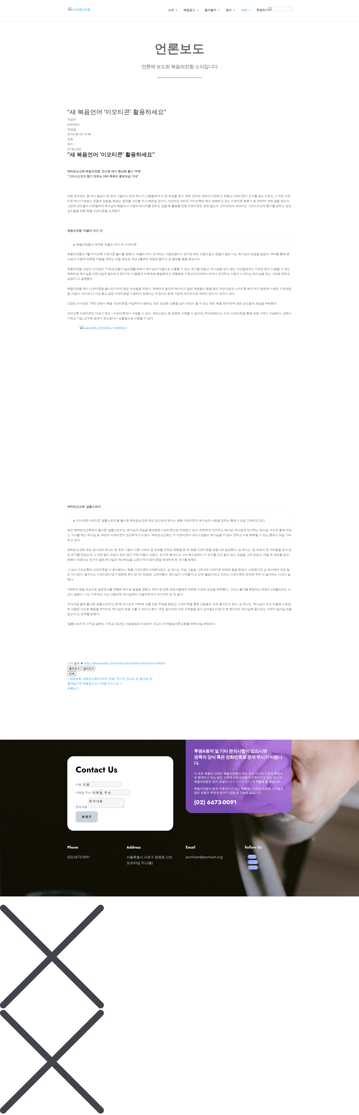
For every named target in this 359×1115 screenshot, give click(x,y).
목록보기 (73, 688)
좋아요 (74, 668)
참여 (229, 10)
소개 (171, 10)
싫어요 (88, 668)
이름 (78, 784)
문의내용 (81, 807)
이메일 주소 (83, 792)
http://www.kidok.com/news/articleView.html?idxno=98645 (124, 663)
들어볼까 (210, 10)
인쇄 (71, 673)
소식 (244, 10)
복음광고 (189, 10)
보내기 (87, 817)
